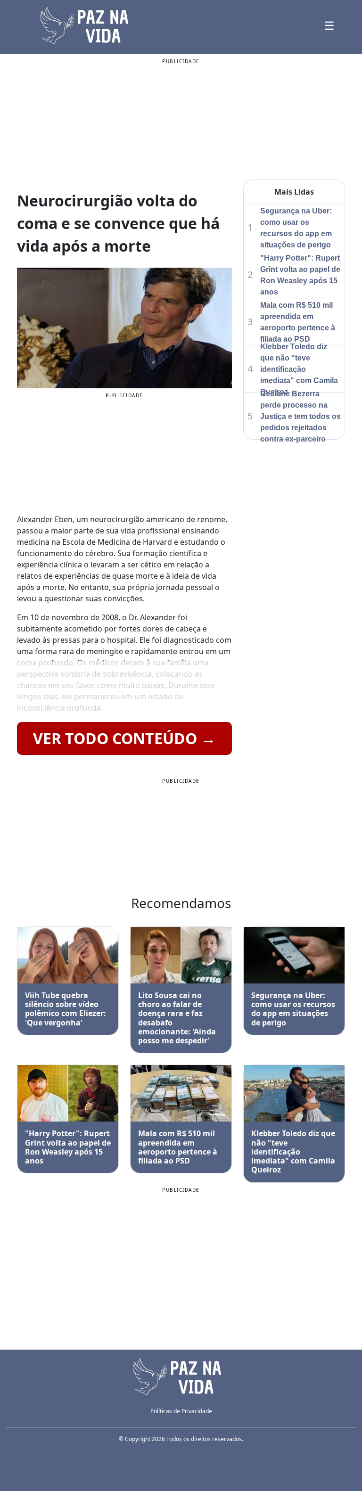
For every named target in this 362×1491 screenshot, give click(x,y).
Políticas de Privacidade (181, 1411)
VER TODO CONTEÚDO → (124, 738)
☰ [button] (329, 25)
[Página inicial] (181, 1375)
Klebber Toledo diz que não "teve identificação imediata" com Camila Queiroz (299, 369)
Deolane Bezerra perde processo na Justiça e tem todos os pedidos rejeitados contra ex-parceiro (300, 416)
